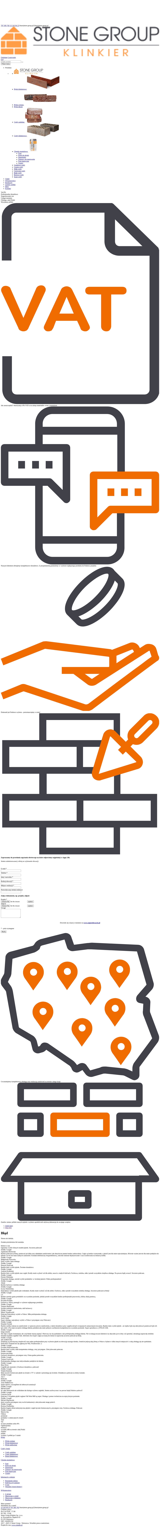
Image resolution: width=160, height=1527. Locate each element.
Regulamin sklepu (11, 1481)
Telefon (4, 873)
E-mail (4, 869)
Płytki (3, 1437)
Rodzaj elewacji (7, 881)
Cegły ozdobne (19, 122)
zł (2, 59)
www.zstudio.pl (17, 1525)
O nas (7, 1485)
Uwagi (3, 908)
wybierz (30, 901)
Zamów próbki (10, 185)
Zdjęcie (3, 904)
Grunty (20, 163)
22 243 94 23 (14, 25)
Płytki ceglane (19, 105)
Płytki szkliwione (11, 1445)
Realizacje (8, 183)
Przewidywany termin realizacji (12, 890)
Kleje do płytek (23, 155)
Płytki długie (18, 107)
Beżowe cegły (19, 175)
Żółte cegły (18, 169)
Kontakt (8, 189)
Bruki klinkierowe (11, 1456)
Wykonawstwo (10, 181)
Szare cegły (18, 177)
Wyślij (4, 932)
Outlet (7, 179)
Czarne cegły (18, 167)
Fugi (19, 153)
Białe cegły (18, 173)
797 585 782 (5, 25)
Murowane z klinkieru (12, 1498)
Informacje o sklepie (8, 1477)
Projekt (4, 899)
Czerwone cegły (19, 171)
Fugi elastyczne (23, 161)
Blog (7, 187)
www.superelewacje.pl (92, 923)
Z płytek (8, 1494)
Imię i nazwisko (7, 877)
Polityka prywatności (12, 1483)
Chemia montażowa (21, 151)
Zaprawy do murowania (26, 159)
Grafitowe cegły (19, 165)
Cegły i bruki (5, 1449)
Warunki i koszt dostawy (13, 1487)
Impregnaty (22, 157)
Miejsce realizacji (7, 885)
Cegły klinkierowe (20, 136)
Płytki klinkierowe (20, 89)
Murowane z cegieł (11, 1496)
